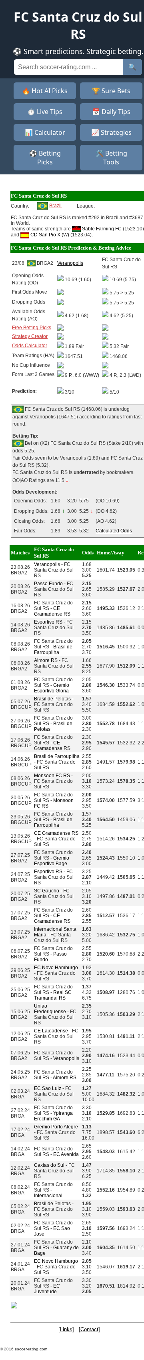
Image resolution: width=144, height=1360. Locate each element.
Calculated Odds (114, 531)
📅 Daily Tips (111, 111)
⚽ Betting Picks (45, 157)
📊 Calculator (45, 132)
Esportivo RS (48, 622)
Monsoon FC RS (52, 775)
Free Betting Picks (31, 327)
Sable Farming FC (102, 229)
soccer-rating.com (31, 1349)
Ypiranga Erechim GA (53, 1116)
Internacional (48, 1195)
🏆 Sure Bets (111, 90)
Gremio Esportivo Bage (51, 860)
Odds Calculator (29, 345)
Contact (89, 1329)
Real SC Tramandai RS (53, 995)
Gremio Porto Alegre (56, 1127)
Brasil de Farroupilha (53, 649)
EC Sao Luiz (47, 1088)
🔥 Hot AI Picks (45, 90)
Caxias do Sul (49, 1165)
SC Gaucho (46, 891)
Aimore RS (46, 660)
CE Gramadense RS (52, 611)
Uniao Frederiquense (50, 1008)
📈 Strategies (111, 132)
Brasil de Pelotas (52, 699)
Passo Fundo (48, 583)
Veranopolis (47, 564)
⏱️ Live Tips (44, 111)
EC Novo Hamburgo (56, 967)
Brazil (55, 205)
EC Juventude (47, 1288)
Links (66, 1329)
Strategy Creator (30, 336)
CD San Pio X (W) (49, 235)
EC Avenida (66, 1154)
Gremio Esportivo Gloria (51, 688)
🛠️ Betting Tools (111, 157)
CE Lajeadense (51, 1031)
